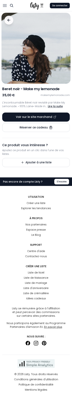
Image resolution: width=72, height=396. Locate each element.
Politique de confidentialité (36, 384)
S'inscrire (62, 181)
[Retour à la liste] (8, 20)
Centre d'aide (36, 251)
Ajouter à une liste (38, 162)
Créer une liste (36, 203)
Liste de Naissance (36, 278)
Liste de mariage (36, 283)
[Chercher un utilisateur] (11, 5)
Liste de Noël (36, 272)
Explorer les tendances (36, 208)
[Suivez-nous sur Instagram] (36, 343)
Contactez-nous (36, 256)
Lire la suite (55, 106)
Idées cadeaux (36, 298)
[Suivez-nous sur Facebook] (27, 343)
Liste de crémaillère (36, 293)
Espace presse (36, 230)
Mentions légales (36, 390)
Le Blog (36, 235)
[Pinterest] (44, 343)
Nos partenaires (36, 224)
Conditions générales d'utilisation (36, 379)
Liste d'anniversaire (36, 288)
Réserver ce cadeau (34, 127)
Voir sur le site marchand (34, 117)
